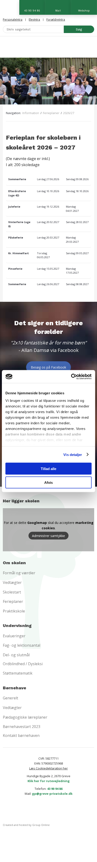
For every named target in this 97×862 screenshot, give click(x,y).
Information (31, 113)
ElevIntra (34, 20)
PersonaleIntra (12, 20)
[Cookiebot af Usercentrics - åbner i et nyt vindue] (71, 376)
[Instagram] (56, 810)
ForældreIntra (55, 20)
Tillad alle (48, 469)
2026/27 (68, 113)
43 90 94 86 (54, 789)
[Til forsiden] (48, 47)
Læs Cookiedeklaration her (48, 768)
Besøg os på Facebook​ (48, 367)
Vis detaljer (72, 454)
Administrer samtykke (48, 536)
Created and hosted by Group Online (26, 825)
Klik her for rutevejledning (49, 781)
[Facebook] (41, 810)
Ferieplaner (51, 113)
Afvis (48, 482)
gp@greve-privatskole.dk (52, 793)
